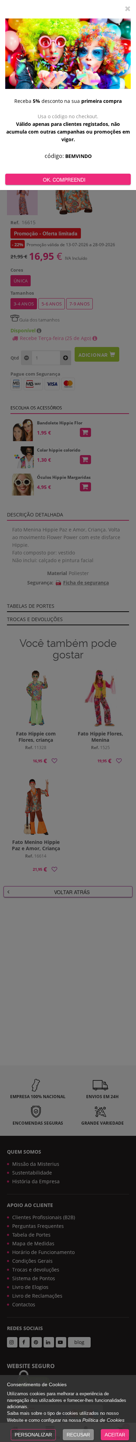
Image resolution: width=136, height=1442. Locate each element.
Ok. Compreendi (64, 179)
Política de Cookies (103, 1420)
